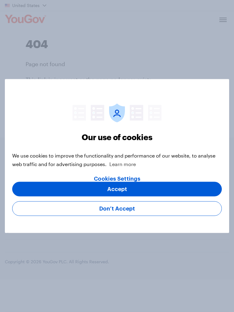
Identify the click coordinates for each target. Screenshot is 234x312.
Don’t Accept (117, 208)
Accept (117, 189)
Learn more (122, 164)
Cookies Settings (117, 179)
